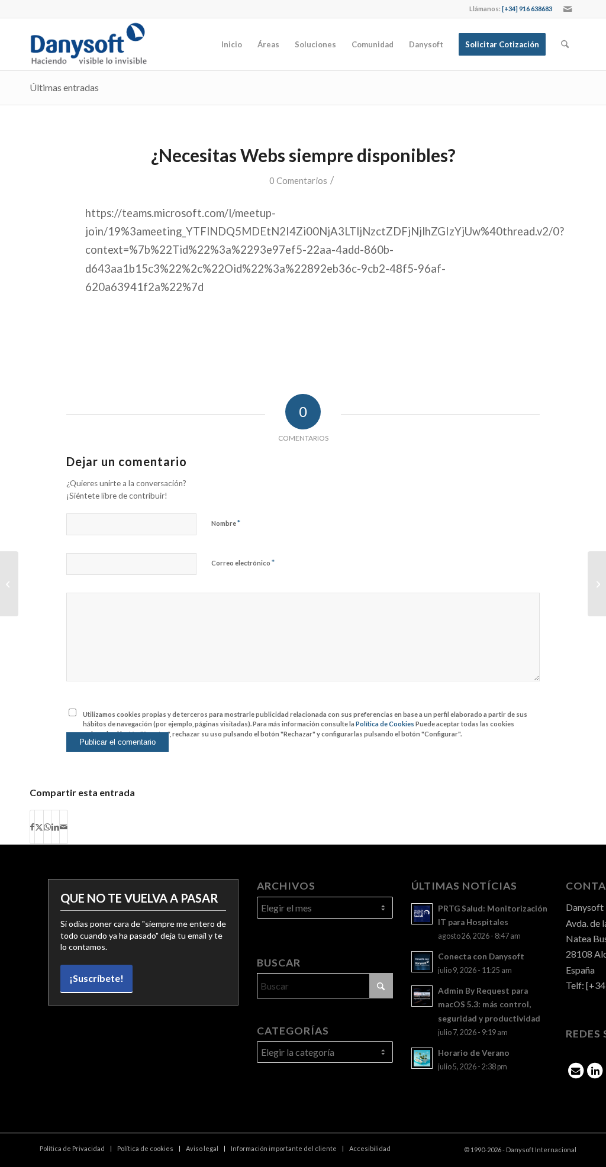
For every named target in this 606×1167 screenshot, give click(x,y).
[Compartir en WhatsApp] (47, 826)
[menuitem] (232, 44)
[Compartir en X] (39, 826)
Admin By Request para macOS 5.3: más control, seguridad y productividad (489, 1004)
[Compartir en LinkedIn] (55, 826)
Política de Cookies (385, 724)
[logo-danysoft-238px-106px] (88, 44)
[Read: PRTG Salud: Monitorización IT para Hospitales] (422, 913)
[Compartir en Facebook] (32, 826)
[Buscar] (564, 44)
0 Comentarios (298, 180)
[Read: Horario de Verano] (422, 1058)
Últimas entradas (64, 87)
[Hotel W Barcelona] (9, 583)
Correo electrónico (243, 562)
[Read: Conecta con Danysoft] (422, 961)
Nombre (225, 523)
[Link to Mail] (567, 9)
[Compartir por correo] (63, 826)
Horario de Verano (474, 1053)
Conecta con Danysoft (481, 956)
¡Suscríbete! (96, 978)
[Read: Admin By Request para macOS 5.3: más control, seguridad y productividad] (422, 996)
